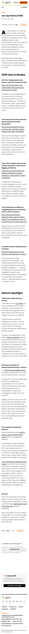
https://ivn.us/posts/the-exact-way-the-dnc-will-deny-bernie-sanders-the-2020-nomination (13, 129)
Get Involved (6, 626)
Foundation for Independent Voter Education (12, 616)
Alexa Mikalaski (9, 19)
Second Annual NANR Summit (15, 370)
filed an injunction (13, 337)
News (3, 12)
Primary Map (6, 621)
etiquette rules (14, 549)
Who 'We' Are (17, 621)
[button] (4, 607)
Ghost (6, 632)
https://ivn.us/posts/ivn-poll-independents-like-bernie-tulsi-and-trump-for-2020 (13, 87)
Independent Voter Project (12, 619)
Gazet (11, 632)
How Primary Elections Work (12, 623)
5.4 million (19, 303)
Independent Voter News (13, 630)
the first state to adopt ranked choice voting (13, 434)
